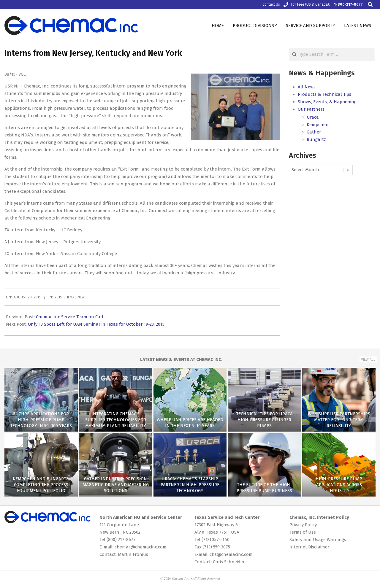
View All (368, 359)
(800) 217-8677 (121, 539)
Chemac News (75, 297)
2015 (58, 297)
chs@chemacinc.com (231, 554)
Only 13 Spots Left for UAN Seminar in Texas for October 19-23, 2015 (96, 324)
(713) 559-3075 (216, 547)
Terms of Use (302, 532)
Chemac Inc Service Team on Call (69, 316)
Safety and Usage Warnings (317, 539)
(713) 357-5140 (215, 539)
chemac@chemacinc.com (141, 547)
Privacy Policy (303, 524)
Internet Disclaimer (309, 547)
